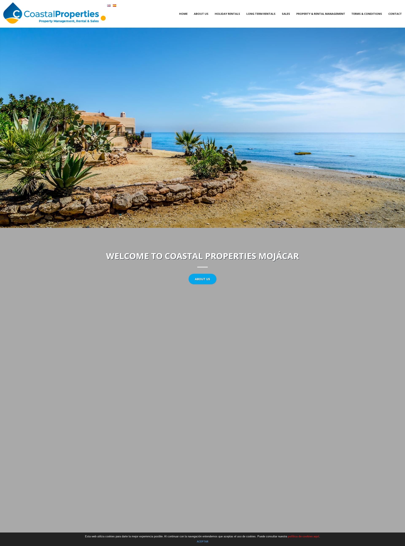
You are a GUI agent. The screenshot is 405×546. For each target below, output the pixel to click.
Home (183, 14)
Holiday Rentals (227, 14)
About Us (201, 14)
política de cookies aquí (303, 536)
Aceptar (202, 541)
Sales (286, 14)
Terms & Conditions (366, 14)
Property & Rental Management (320, 14)
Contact (395, 14)
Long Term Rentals (260, 14)
